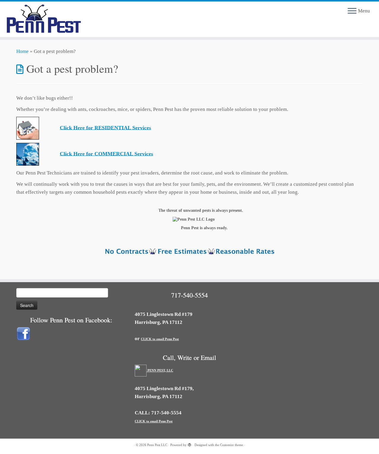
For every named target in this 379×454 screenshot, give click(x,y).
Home (22, 51)
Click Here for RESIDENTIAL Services (105, 127)
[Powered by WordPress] (189, 444)
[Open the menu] (352, 11)
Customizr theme (231, 445)
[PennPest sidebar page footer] (189, 252)
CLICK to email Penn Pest (160, 339)
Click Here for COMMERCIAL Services (106, 153)
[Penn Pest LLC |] (43, 19)
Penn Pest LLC (157, 445)
